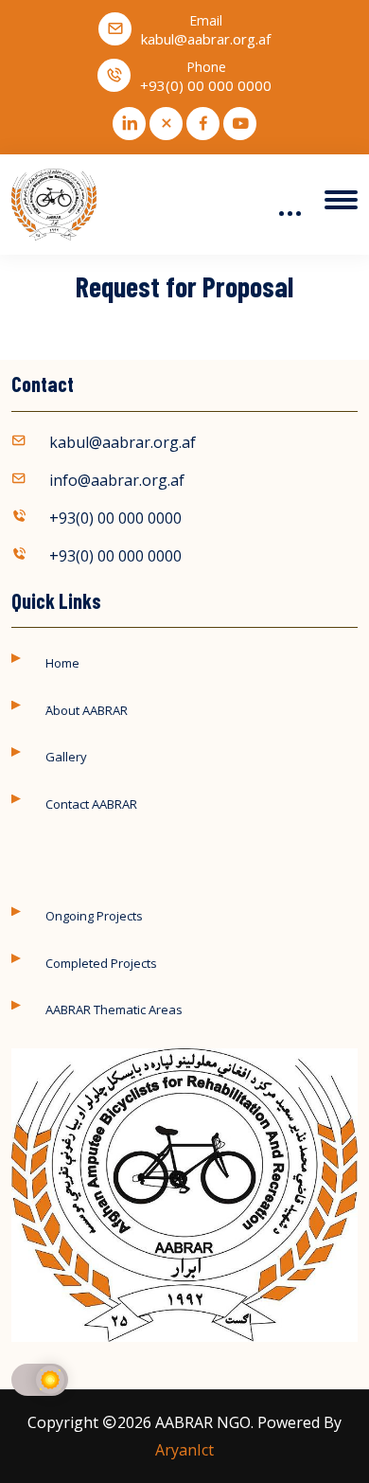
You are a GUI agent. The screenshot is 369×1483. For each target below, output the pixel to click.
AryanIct (184, 1449)
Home (62, 662)
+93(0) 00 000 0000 (206, 86)
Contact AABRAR (91, 804)
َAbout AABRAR (86, 710)
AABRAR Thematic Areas (114, 1009)
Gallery (66, 756)
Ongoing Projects (94, 915)
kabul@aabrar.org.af (206, 39)
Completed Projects (101, 963)
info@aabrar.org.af (116, 480)
